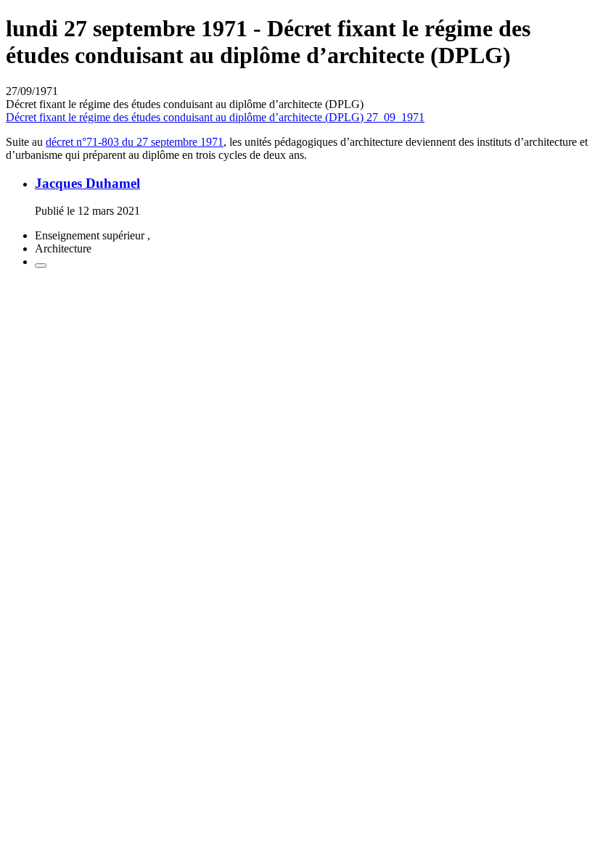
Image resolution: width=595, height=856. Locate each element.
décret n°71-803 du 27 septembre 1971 (134, 142)
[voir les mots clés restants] (40, 265)
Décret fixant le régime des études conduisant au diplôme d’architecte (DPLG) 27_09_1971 (215, 117)
